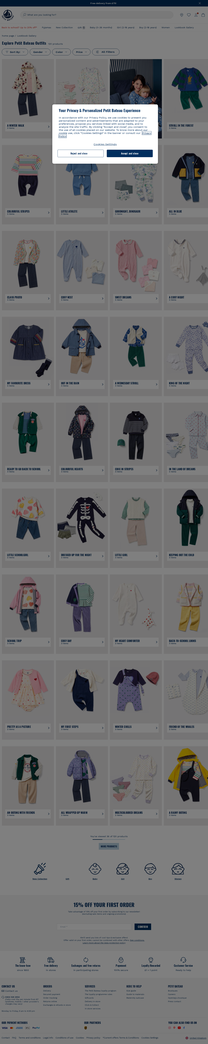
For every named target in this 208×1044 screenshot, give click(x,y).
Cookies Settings (105, 144)
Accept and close (129, 153)
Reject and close (79, 153)
